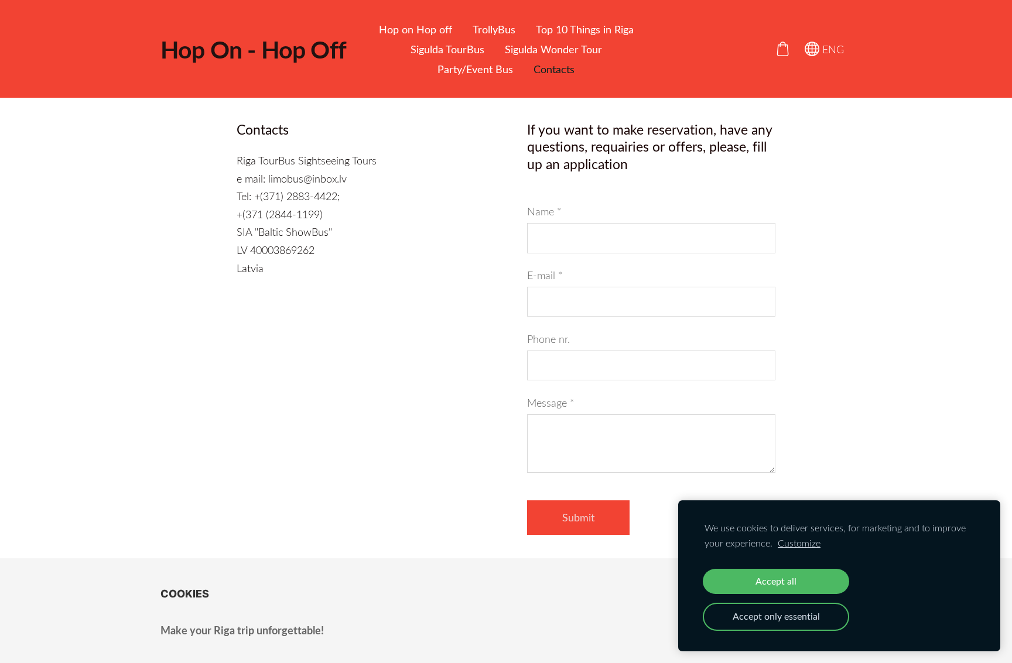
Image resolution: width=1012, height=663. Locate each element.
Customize (799, 543)
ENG (831, 49)
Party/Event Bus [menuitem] (475, 69)
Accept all (775, 581)
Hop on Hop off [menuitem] (415, 29)
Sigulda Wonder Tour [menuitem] (553, 49)
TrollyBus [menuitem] (494, 29)
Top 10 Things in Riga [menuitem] (585, 29)
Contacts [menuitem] (554, 69)
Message (551, 403)
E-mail (545, 275)
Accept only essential (776, 616)
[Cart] (782, 48)
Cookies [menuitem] (184, 594)
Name (544, 211)
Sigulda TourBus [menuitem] (447, 49)
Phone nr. (548, 339)
